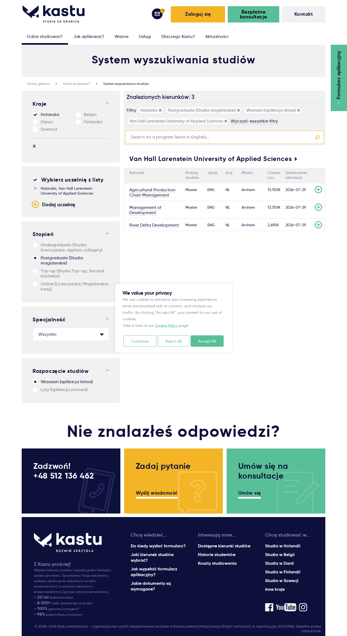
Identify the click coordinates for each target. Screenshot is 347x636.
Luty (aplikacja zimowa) (64, 389)
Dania (47, 121)
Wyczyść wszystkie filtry (254, 121)
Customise (140, 340)
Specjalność (49, 319)
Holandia (50, 114)
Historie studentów (217, 554)
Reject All (173, 340)
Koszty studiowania (217, 563)
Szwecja (49, 129)
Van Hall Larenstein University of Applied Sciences (210, 159)
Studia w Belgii (280, 554)
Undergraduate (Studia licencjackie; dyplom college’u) (71, 247)
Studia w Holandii (282, 546)
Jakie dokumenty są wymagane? (151, 586)
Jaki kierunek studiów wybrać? (152, 557)
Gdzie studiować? (76, 84)
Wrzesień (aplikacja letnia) (67, 381)
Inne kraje (275, 589)
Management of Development (145, 210)
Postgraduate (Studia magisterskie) (62, 260)
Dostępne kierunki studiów (224, 546)
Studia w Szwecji (281, 580)
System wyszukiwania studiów (126, 84)
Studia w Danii (279, 563)
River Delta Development (154, 225)
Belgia (90, 114)
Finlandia (93, 121)
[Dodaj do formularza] (318, 189)
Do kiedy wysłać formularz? (158, 546)
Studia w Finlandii (282, 572)
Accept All (207, 340)
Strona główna (38, 84)
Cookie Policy (166, 325)
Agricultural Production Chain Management (152, 192)
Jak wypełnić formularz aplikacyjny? (154, 571)
